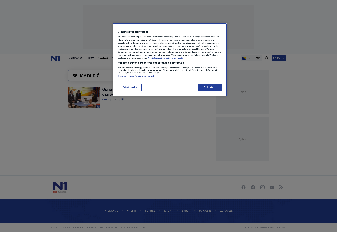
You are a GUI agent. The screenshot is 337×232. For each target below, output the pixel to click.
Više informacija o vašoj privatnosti (165, 58)
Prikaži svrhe (130, 87)
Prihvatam (209, 87)
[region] (170, 59)
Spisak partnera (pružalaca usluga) (136, 76)
